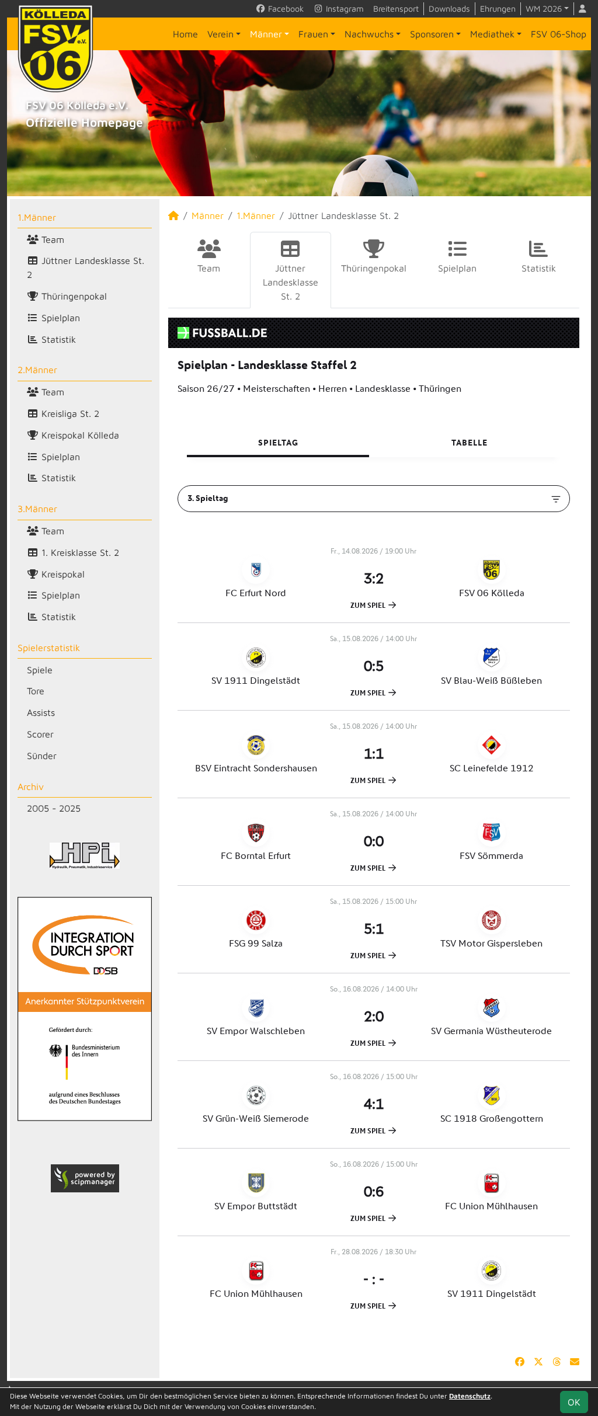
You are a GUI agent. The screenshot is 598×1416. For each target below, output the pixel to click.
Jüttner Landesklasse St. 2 (85, 267)
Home (185, 34)
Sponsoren (432, 34)
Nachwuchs (369, 34)
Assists (41, 712)
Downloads (449, 8)
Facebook (285, 8)
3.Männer (37, 508)
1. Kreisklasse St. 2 (79, 552)
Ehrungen (498, 8)
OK (574, 1402)
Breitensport (396, 8)
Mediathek (492, 34)
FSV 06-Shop (558, 34)
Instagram (344, 8)
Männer (266, 34)
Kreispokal (62, 574)
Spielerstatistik (49, 647)
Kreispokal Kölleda (79, 435)
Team (51, 239)
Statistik (57, 339)
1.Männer (37, 217)
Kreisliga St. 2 (69, 413)
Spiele (40, 669)
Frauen (313, 34)
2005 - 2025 (54, 808)
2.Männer (37, 369)
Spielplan (59, 317)
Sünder (42, 755)
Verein (220, 34)
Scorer (40, 734)
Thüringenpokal (73, 296)
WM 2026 (544, 8)
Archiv (31, 786)
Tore (35, 691)
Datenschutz (470, 1395)
